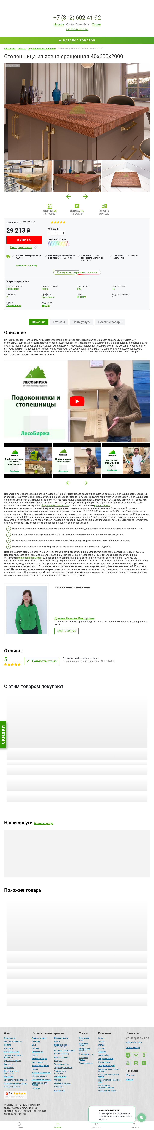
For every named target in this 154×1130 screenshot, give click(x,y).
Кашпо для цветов (40, 1066)
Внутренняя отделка (84, 1050)
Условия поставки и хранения (13, 1056)
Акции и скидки (39, 1038)
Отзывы (101, 1048)
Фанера (57, 1080)
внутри (46, 305)
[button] (68, 483)
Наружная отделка (83, 1044)
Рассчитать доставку (26, 265)
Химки (129, 1079)
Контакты (8, 1064)
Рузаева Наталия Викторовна (74, 618)
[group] (77, 111)
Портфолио (9, 1068)
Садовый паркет (61, 1057)
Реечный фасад (61, 1054)
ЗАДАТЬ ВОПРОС (66, 630)
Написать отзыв (44, 661)
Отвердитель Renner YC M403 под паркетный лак (112, 752)
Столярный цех (86, 1054)
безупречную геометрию (55, 505)
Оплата (7, 1045)
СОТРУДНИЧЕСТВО (77, 29)
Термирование (86, 1063)
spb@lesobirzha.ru (134, 1042)
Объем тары (12, 768)
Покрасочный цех (12, 1087)
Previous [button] (68, 195)
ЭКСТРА (81, 297)
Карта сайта (103, 1055)
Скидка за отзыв (105, 1059)
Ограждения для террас (39, 1084)
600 (79, 288)
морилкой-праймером (29, 557)
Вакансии (8, 1076)
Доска (35, 1055)
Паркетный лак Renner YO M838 (29, 750)
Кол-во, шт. (54, 229)
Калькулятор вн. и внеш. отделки (109, 1070)
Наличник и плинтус (41, 1079)
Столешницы (13, 305)
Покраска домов (83, 1059)
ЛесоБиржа (12, 288)
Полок (57, 1041)
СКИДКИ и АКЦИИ (106, 1066)
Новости (102, 1052)
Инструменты (38, 1062)
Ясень (45, 288)
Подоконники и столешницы (61, 1046)
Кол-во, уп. (104, 768)
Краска (35, 1069)
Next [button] (85, 195)
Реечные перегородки (64, 1050)
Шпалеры (58, 1087)
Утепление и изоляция (60, 1072)
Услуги (101, 1041)
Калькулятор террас (107, 1091)
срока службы (102, 505)
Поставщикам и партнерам (11, 1072)
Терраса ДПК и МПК (63, 1068)
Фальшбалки (60, 1076)
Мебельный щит (39, 1076)
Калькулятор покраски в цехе (109, 1081)
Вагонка (35, 1048)
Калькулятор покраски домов (108, 1075)
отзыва (26, 763)
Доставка (8, 1048)
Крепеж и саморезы (41, 1072)
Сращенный (48, 297)
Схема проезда (133, 1048)
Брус (34, 1045)
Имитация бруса (39, 1059)
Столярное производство (15, 1083)
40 (113, 288)
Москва (130, 1075)
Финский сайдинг (62, 1083)
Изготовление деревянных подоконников (70, 862)
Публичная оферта (12, 1061)
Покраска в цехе (84, 1039)
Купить (24, 240)
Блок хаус (36, 1041)
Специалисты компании (15, 1080)
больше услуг (43, 823)
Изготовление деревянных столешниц (126, 863)
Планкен (36, 1088)
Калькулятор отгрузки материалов (77, 272)
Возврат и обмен (11, 1052)
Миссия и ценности (13, 1041)
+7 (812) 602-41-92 (77, 17)
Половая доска (61, 1038)
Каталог (101, 1038)
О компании (9, 1038)
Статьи (101, 1045)
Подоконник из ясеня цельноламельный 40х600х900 (109, 955)
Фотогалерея (104, 1062)
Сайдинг (58, 1061)
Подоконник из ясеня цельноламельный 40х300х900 (36, 955)
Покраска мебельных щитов (26, 863)
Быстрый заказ (21, 247)
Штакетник (59, 1090)
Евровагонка (37, 1052)
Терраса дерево (61, 1064)
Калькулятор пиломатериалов (106, 1086)
